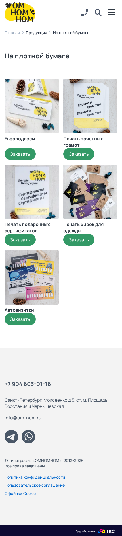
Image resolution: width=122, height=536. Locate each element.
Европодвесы (20, 138)
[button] (98, 13)
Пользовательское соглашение (35, 485)
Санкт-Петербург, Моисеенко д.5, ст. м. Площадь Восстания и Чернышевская (56, 403)
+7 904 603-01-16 (28, 384)
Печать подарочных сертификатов (27, 227)
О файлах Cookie (20, 493)
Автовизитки (19, 310)
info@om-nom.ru (23, 417)
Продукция (36, 32)
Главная (12, 32)
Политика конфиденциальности (35, 477)
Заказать (20, 154)
